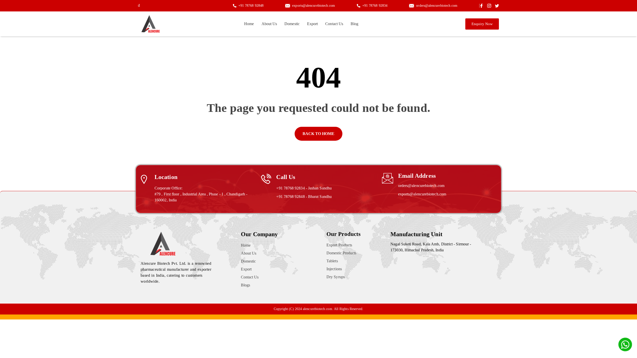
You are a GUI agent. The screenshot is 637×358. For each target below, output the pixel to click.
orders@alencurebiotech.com (421, 185)
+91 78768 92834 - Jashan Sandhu (303, 188)
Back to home (319, 134)
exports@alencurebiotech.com (422, 194)
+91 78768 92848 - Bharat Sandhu (303, 196)
